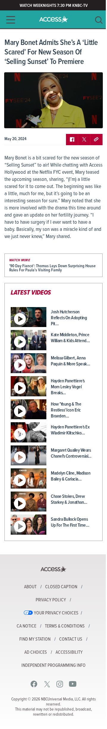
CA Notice (26, 626)
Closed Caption (61, 587)
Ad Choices (35, 653)
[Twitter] (47, 683)
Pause (16, 119)
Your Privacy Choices (56, 613)
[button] (8, 20)
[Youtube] (72, 683)
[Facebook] (34, 683)
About (30, 587)
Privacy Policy (51, 600)
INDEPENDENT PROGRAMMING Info (53, 666)
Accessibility (69, 653)
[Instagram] (59, 683)
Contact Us (70, 639)
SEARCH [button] (99, 20)
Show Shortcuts (72, 119)
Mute (26, 119)
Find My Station (35, 639)
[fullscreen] (90, 119)
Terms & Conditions (65, 626)
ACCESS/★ (53, 19)
